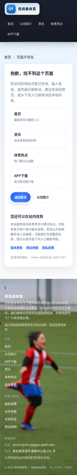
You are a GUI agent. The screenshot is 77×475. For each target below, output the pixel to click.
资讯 (41, 23)
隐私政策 (48, 247)
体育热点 (57, 23)
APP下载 (13, 34)
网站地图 (32, 247)
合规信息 (11, 419)
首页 (10, 23)
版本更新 (16, 247)
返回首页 (21, 197)
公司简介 (26, 23)
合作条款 (11, 411)
